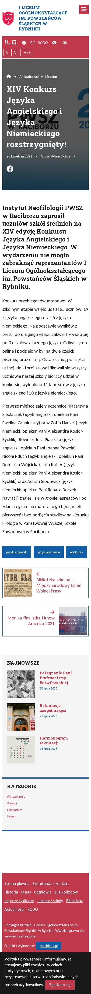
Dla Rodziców (66, 892)
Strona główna (16, 883)
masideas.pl (49, 946)
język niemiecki (48, 552)
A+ (16, 52)
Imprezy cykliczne (19, 900)
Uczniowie (43, 892)
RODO (43, 42)
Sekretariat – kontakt (51, 883)
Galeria (12, 803)
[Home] (9, 76)
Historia (11, 892)
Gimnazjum (14, 810)
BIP (32, 42)
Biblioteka (74, 900)
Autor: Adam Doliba (55, 156)
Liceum (51, 76)
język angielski (17, 552)
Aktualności (29, 76)
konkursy (76, 552)
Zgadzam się (59, 984)
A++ (27, 52)
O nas (26, 892)
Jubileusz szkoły (50, 900)
